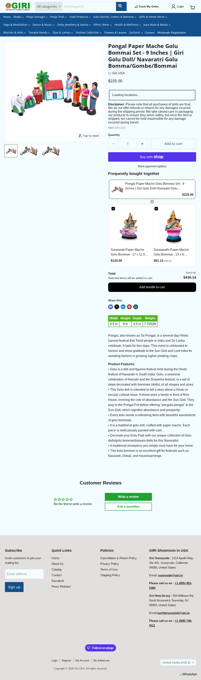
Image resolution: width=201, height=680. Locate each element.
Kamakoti (58, 580)
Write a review (128, 496)
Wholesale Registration (171, 32)
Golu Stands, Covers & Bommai (114, 17)
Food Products (79, 17)
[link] (117, 189)
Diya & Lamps (62, 32)
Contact (149, 32)
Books (18, 17)
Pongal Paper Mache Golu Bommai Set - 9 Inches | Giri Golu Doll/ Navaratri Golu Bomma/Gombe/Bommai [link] (154, 186)
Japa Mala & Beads (156, 24)
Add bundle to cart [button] (152, 287)
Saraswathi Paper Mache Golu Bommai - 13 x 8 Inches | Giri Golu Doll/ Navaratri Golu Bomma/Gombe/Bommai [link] (171, 252)
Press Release (61, 586)
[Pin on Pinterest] (129, 306)
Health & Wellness (126, 24)
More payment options (152, 166)
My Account (82, 660)
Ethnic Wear (101, 24)
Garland (135, 32)
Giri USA (118, 73)
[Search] (121, 6)
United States (176, 662)
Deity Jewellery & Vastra (73, 24)
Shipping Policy (110, 575)
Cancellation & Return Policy (118, 558)
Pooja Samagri (36, 17)
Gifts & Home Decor (152, 17)
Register (66, 660)
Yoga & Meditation (15, 24)
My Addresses (101, 660)
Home (7, 16)
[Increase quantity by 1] (142, 143)
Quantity (114, 134)
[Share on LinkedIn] (123, 306)
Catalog (56, 569)
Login (54, 660)
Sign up (14, 587)
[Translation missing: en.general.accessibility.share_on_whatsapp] (135, 306)
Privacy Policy (109, 563)
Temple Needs (38, 32)
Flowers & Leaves (115, 32)
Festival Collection (88, 32)
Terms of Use (109, 569)
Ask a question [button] (128, 506)
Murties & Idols (13, 32)
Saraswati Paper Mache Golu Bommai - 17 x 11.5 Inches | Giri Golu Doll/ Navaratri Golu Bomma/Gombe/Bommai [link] (128, 252)
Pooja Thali (57, 17)
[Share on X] (116, 306)
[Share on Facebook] (110, 306)
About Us (58, 563)
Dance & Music (43, 24)
